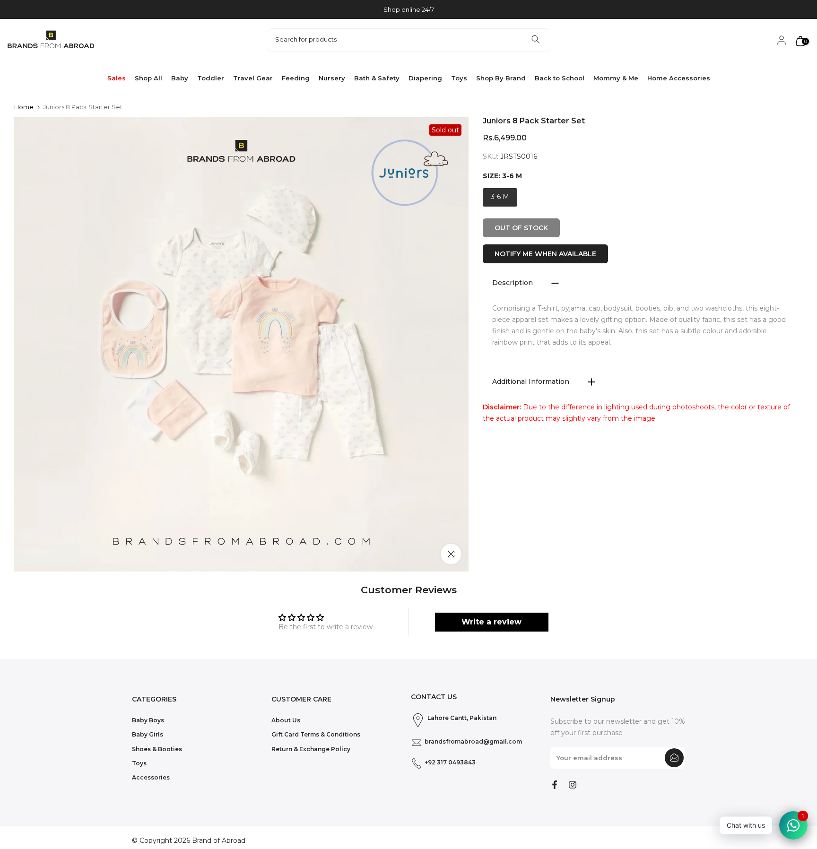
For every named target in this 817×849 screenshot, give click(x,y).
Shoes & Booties (157, 749)
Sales (116, 78)
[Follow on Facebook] (554, 784)
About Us (285, 720)
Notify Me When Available (545, 254)
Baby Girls (147, 734)
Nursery (332, 78)
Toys (459, 78)
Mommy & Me (615, 78)
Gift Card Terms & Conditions (315, 734)
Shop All (148, 78)
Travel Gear (253, 78)
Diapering (425, 78)
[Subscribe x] (674, 757)
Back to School (559, 78)
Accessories (151, 777)
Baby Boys (148, 720)
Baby (179, 78)
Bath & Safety (377, 78)
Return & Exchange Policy (310, 749)
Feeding (296, 78)
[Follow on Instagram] (572, 784)
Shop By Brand (501, 78)
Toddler (210, 78)
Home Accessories (678, 78)
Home (24, 107)
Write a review (491, 621)
